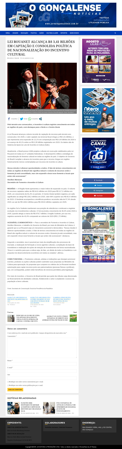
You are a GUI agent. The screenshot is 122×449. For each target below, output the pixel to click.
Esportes (64, 33)
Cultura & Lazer (52, 33)
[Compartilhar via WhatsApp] (33, 118)
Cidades (15, 33)
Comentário (12, 336)
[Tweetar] (23, 118)
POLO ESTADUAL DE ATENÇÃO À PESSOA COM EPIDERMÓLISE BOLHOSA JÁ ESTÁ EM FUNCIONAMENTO (66, 407)
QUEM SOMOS (74, 33)
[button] (115, 33)
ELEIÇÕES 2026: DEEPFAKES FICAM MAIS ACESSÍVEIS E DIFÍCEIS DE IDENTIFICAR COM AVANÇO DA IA (31, 407)
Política (34, 33)
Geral (8, 33)
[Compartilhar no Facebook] (12, 118)
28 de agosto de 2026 (28, 413)
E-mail (10, 368)
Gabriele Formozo (14, 58)
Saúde (41, 33)
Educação (24, 33)
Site (8, 375)
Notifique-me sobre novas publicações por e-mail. (26, 385)
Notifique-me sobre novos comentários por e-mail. (26, 382)
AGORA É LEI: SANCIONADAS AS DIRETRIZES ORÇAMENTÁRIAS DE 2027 (17, 299)
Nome (10, 361)
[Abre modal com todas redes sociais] (40, 118)
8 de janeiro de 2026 (28, 58)
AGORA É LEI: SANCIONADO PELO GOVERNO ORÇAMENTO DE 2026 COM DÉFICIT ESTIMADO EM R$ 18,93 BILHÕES (40, 300)
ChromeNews (83, 447)
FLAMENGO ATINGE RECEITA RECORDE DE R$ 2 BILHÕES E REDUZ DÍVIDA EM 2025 (62, 299)
